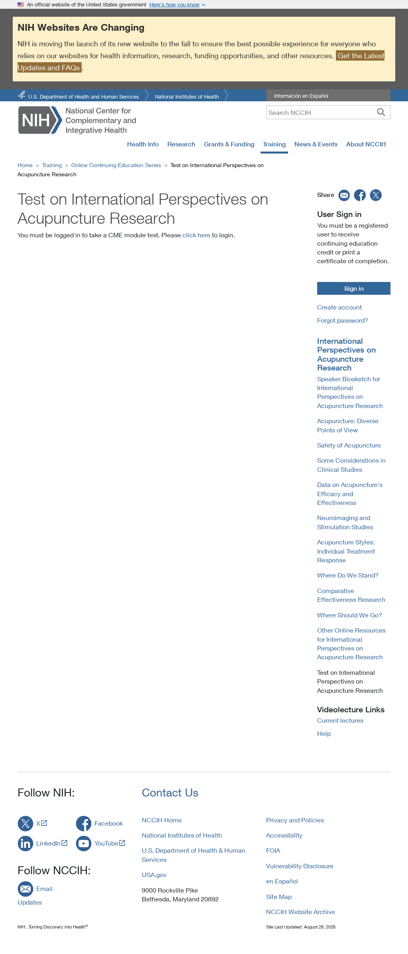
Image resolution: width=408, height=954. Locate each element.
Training (274, 144)
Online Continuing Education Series (116, 165)
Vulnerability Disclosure (299, 865)
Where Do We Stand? (348, 575)
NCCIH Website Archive (300, 911)
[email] (343, 195)
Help (324, 733)
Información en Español (301, 96)
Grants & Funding (229, 144)
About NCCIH (366, 144)
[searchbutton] (381, 112)
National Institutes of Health (187, 96)
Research (181, 144)
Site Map (279, 896)
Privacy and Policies (295, 820)
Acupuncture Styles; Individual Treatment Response (346, 551)
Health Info (143, 144)
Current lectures (340, 720)
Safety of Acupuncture (349, 445)
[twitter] (376, 195)
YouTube (106, 843)
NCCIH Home (162, 820)
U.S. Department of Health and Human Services (83, 96)
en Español (282, 881)
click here (196, 234)
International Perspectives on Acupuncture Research (346, 354)
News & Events (315, 144)
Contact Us (170, 792)
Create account (339, 307)
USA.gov (154, 874)
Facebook (108, 823)
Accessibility (284, 835)
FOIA (273, 850)
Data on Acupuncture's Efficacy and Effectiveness (349, 493)
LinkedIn (48, 843)
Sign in (354, 288)
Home (25, 165)
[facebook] (360, 195)
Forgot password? (342, 320)
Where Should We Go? (349, 615)
